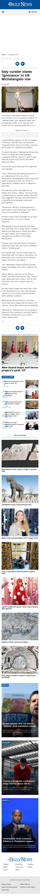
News (4, 54)
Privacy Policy (6, 884)
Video (5, 870)
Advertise (5, 890)
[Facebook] (17, 64)
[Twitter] (23, 64)
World (5, 867)
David (16, 118)
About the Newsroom (9, 887)
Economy (18, 864)
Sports (30, 867)
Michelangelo (7, 118)
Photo (17, 870)
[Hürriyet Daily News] (20, 4)
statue (32, 125)
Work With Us (25, 884)
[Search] (30, 12)
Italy (3, 321)
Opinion (30, 864)
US (16, 219)
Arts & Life (13, 54)
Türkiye (6, 864)
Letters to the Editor (27, 887)
